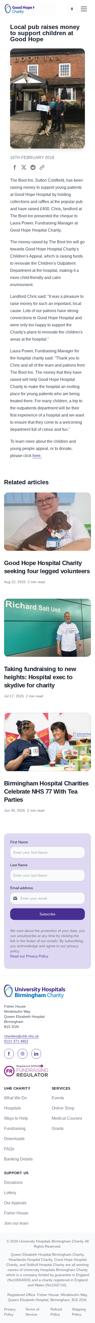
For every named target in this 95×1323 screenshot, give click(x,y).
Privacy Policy (10, 1311)
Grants (58, 1128)
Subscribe (47, 914)
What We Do (15, 1098)
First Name (19, 842)
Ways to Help (16, 1118)
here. (37, 455)
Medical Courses (67, 1118)
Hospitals (12, 1108)
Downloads (14, 1139)
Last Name (19, 865)
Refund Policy (56, 1311)
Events (58, 1098)
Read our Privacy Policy (29, 956)
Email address (21, 888)
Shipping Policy (79, 1311)
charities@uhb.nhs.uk (21, 1036)
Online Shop (63, 1108)
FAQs (9, 1149)
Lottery (10, 1193)
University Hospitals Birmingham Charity (51, 1241)
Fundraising (15, 1128)
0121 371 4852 (16, 1041)
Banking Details (18, 1159)
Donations (13, 1182)
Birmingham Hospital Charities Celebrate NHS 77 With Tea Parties (46, 791)
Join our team (16, 1223)
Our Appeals (15, 1203)
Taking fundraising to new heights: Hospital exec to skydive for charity (40, 677)
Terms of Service (32, 1311)
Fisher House (16, 1213)
